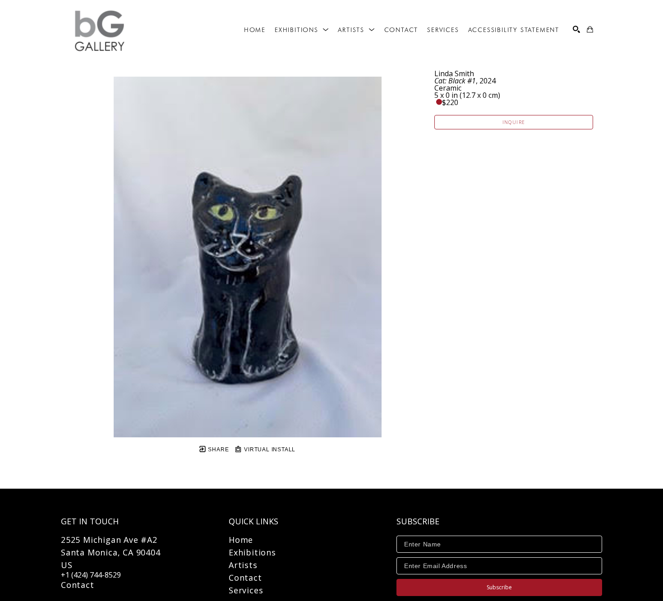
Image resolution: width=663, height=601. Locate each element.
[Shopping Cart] (590, 29)
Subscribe (499, 587)
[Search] (576, 29)
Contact (77, 584)
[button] (302, 29)
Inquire (513, 122)
